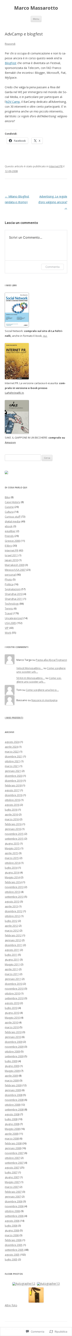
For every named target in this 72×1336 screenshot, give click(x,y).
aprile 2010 (11, 1022)
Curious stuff (12, 516)
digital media (12, 521)
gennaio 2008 (13, 1148)
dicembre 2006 (13, 1201)
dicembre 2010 (13, 984)
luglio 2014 (11, 867)
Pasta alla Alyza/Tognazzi (51, 660)
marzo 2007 (12, 1187)
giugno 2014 (12, 872)
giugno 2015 (12, 843)
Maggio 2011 (12, 964)
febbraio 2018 (13, 785)
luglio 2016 (11, 809)
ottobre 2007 (12, 1158)
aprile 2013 (11, 906)
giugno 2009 (12, 1066)
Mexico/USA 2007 (15, 570)
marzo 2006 (12, 1235)
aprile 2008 (11, 1133)
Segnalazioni (13, 589)
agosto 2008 (12, 1114)
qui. (45, 336)
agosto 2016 (12, 805)
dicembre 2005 (13, 1245)
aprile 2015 (11, 853)
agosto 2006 (12, 1221)
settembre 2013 (14, 896)
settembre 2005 (14, 1250)
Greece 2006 (12, 541)
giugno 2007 (12, 1177)
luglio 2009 (11, 1061)
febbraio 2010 (13, 1032)
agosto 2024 (12, 742)
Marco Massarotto (36, 8)
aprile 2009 (11, 1075)
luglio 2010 (11, 1008)
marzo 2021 (12, 766)
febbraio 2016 (13, 824)
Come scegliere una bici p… (42, 690)
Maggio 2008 (12, 1129)
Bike (7, 497)
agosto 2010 (12, 1003)
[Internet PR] (17, 326)
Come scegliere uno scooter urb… (39, 680)
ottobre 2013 (12, 892)
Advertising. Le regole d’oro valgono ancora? (52, 202)
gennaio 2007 (13, 1196)
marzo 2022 (12, 751)
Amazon (10, 442)
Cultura (9, 512)
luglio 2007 (11, 1172)
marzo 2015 (12, 858)
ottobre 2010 (12, 993)
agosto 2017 (12, 790)
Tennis (9, 608)
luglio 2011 (11, 955)
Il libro (8, 545)
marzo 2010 (12, 1027)
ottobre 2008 (12, 1104)
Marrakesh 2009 (14, 565)
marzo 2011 (12, 974)
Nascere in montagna (44, 700)
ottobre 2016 (12, 800)
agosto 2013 (12, 901)
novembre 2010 (14, 988)
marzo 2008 (12, 1138)
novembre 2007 (14, 1153)
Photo (8, 579)
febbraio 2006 (13, 1240)
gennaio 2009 (13, 1090)
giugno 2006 (12, 1230)
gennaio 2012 (13, 940)
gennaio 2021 (13, 771)
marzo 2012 (12, 930)
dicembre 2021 (13, 756)
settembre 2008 (14, 1109)
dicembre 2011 (13, 945)
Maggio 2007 (12, 1182)
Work (8, 632)
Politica (9, 584)
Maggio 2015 (12, 848)
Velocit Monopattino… (29, 668)
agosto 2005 (12, 1254)
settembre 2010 (14, 998)
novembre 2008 (14, 1100)
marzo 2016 (12, 819)
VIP (7, 628)
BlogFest (10, 63)
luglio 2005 (11, 1259)
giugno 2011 (12, 959)
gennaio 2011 (13, 979)
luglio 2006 (11, 1225)
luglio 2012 (11, 921)
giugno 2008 (12, 1124)
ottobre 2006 (12, 1211)
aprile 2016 (11, 814)
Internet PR (56, 166)
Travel (8, 613)
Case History (12, 502)
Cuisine (9, 507)
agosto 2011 (12, 950)
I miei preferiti (14, 717)
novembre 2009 (14, 1046)
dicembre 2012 (13, 911)
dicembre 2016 (13, 795)
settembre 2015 (14, 838)
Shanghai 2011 (14, 599)
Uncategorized (14, 618)
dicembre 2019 (13, 780)
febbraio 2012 (13, 935)
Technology (12, 603)
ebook (9, 526)
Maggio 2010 (12, 1017)
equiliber (10, 531)
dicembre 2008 (13, 1095)
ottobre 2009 (12, 1051)
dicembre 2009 (13, 1042)
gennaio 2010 (13, 1037)
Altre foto (11, 1305)
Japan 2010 (11, 560)
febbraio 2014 (13, 882)
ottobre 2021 (12, 761)
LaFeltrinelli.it (14, 393)
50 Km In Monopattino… (30, 678)
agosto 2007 (12, 1167)
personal (10, 574)
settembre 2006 (14, 1216)
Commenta (52, 266)
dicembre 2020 (13, 776)
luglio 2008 (11, 1119)
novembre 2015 (14, 834)
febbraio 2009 (13, 1085)
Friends (9, 536)
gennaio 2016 (13, 829)
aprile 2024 (11, 747)
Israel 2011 (11, 555)
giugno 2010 (12, 1013)
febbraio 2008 (13, 1143)
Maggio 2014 (12, 877)
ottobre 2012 (12, 916)
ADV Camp (13, 102)
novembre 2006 (14, 1206)
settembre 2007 (14, 1162)
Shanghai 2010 (14, 594)
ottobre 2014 (12, 863)
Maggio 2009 (12, 1071)
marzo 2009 (12, 1080)
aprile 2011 (11, 969)
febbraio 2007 (13, 1192)
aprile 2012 (11, 925)
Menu (36, 18)
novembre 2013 (14, 887)
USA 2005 (10, 623)
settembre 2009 (14, 1056)
